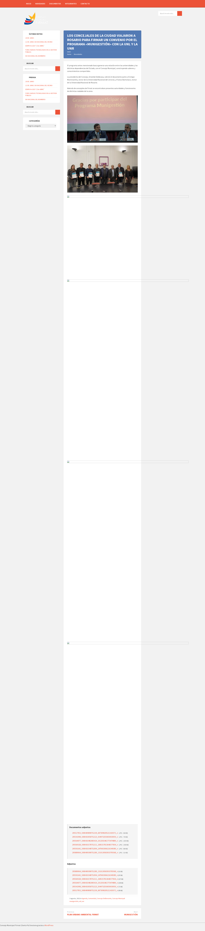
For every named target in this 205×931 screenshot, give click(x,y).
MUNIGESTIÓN (131, 914)
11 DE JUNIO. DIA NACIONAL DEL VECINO (38, 42)
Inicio (28, 3)
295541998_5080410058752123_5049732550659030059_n (100, 837)
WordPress (49, 925)
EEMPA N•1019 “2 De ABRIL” (34, 46)
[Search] (179, 13)
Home (69, 54)
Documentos (55, 3)
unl (80, 901)
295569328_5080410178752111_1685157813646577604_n (100, 844)
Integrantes (71, 3)
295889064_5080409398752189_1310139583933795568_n (100, 852)
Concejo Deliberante (104, 898)
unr (83, 901)
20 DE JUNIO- (29, 38)
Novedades (40, 3)
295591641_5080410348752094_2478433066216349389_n (100, 848)
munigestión (74, 901)
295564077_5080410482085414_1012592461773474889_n (100, 841)
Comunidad (92, 898)
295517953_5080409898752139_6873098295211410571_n (100, 833)
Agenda (84, 898)
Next (136, 912)
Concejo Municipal (118, 898)
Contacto (85, 3)
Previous (70, 912)
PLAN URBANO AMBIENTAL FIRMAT (83, 914)
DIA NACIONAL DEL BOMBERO (35, 56)
